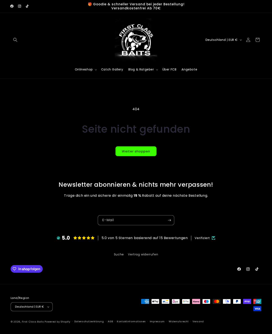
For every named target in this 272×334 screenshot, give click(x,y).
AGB (110, 321)
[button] (15, 39)
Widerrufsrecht (179, 321)
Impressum (157, 321)
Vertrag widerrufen (143, 254)
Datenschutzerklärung (89, 321)
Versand (198, 321)
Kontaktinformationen (131, 321)
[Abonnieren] (169, 220)
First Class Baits (33, 321)
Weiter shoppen (136, 151)
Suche (119, 254)
